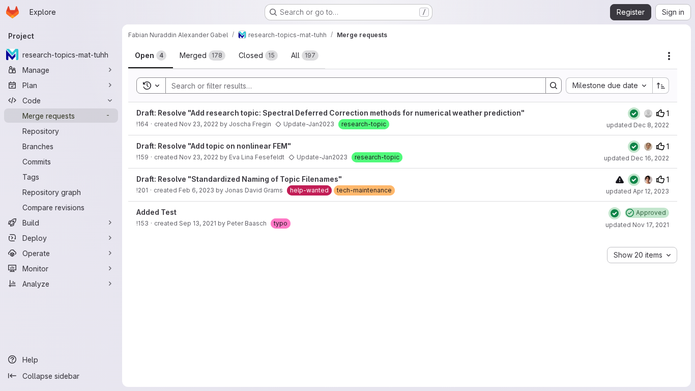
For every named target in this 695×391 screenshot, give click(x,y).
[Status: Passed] (634, 113)
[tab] (150, 55)
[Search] (553, 85)
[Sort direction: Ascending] (661, 85)
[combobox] (609, 85)
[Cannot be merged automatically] (620, 179)
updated (637, 125)
